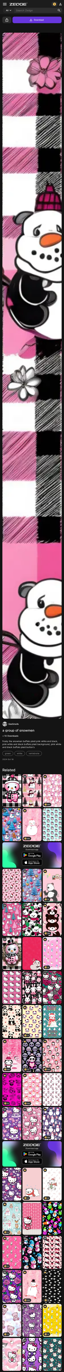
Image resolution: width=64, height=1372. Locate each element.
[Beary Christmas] (52, 1354)
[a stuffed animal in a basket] (11, 953)
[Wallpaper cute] (31, 953)
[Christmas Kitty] (11, 885)
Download (39, 20)
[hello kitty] (11, 1123)
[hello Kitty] (11, 1286)
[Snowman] (52, 1021)
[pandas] (31, 919)
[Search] (59, 10)
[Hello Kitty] (52, 1089)
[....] (52, 1252)
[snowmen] (52, 1218)
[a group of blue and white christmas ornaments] (31, 885)
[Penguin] (52, 824)
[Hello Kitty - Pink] (11, 987)
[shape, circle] (11, 790)
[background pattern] (11, 824)
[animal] (11, 1021)
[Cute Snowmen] (31, 1252)
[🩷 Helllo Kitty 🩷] (31, 1123)
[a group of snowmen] (31, 790)
